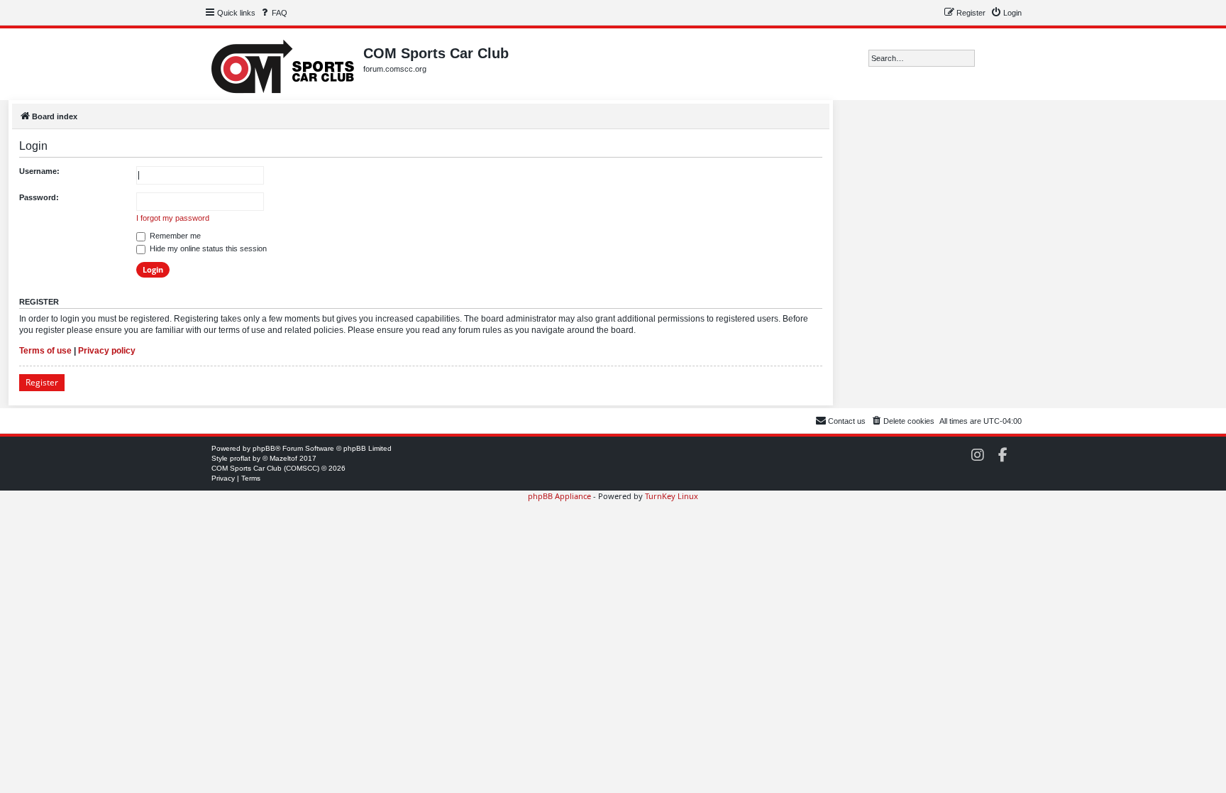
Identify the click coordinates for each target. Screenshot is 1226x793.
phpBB (264, 448)
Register (42, 382)
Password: (39, 197)
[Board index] (283, 64)
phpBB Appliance (559, 496)
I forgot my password (172, 218)
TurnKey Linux (671, 496)
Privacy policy (107, 351)
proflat (240, 458)
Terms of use (45, 351)
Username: (39, 171)
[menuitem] (273, 12)
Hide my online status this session (207, 248)
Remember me (174, 235)
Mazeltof (283, 458)
